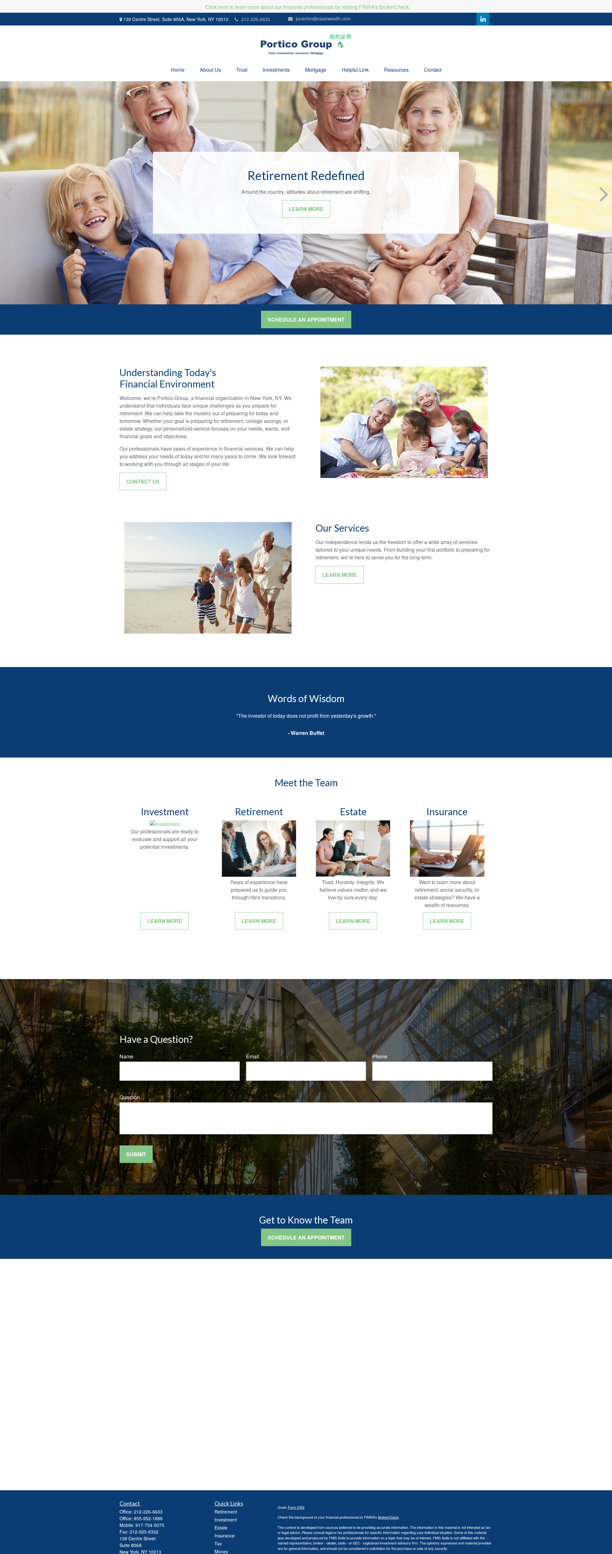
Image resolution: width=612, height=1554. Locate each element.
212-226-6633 (255, 19)
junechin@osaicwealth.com (323, 18)
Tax (218, 1543)
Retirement (226, 1511)
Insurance (225, 1535)
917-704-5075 (149, 1525)
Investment (226, 1519)
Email (252, 1056)
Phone (379, 1056)
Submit (136, 1154)
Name (126, 1056)
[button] (177, 70)
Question (130, 1097)
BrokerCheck (388, 1517)
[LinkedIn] (483, 19)
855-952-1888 (148, 1518)
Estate (221, 1527)
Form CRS (296, 1507)
